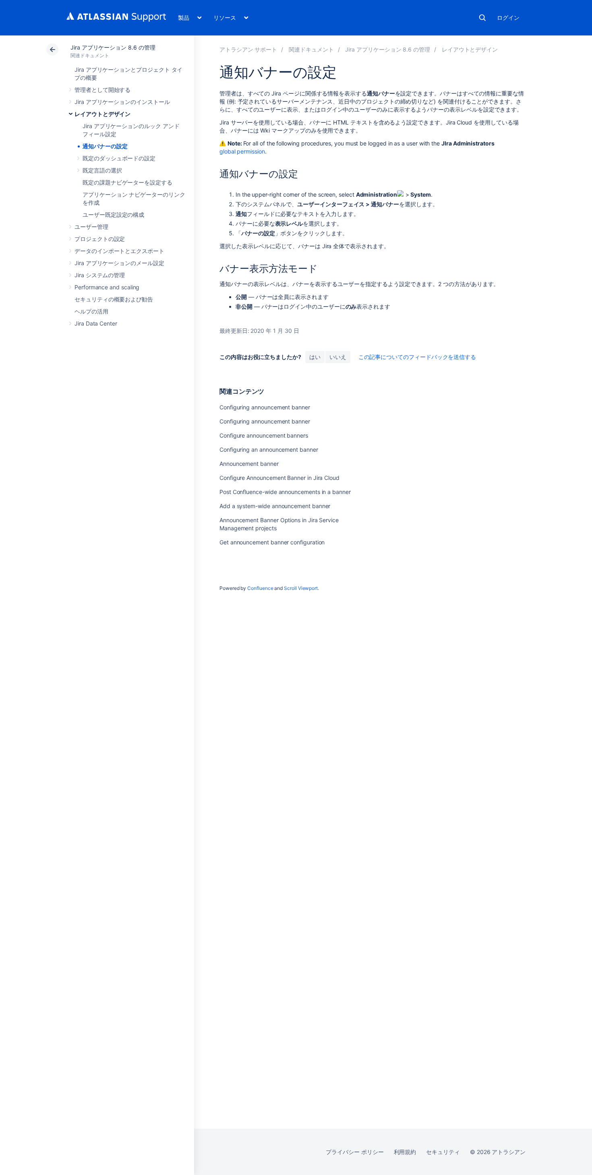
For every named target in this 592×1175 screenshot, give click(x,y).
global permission (242, 151)
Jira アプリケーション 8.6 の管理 (112, 47)
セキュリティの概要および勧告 (114, 299)
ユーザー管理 (91, 226)
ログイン (508, 17)
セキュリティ (443, 1151)
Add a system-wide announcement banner (274, 505)
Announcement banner (249, 463)
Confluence (260, 588)
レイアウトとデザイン (102, 113)
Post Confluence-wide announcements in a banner (285, 491)
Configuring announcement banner (264, 407)
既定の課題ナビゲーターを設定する (127, 182)
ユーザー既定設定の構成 (113, 214)
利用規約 (405, 1151)
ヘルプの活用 (91, 311)
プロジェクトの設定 (100, 238)
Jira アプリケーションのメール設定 (119, 262)
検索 (482, 17)
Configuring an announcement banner (268, 449)
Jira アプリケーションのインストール (122, 101)
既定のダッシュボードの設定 (119, 158)
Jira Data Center (96, 323)
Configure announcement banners (263, 435)
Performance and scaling (107, 287)
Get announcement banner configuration (272, 542)
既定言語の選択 (102, 170)
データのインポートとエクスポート (119, 250)
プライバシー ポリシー (354, 1151)
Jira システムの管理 (100, 275)
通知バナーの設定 (105, 146)
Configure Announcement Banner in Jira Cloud (279, 477)
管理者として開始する (102, 89)
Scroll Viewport (301, 588)
